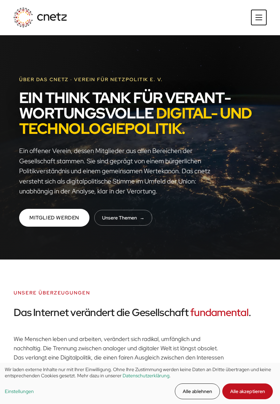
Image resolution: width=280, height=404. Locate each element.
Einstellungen (19, 391)
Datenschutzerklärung (146, 376)
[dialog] (140, 383)
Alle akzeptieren (247, 391)
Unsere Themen (123, 218)
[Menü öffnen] (258, 17)
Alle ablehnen (197, 391)
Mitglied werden (54, 217)
